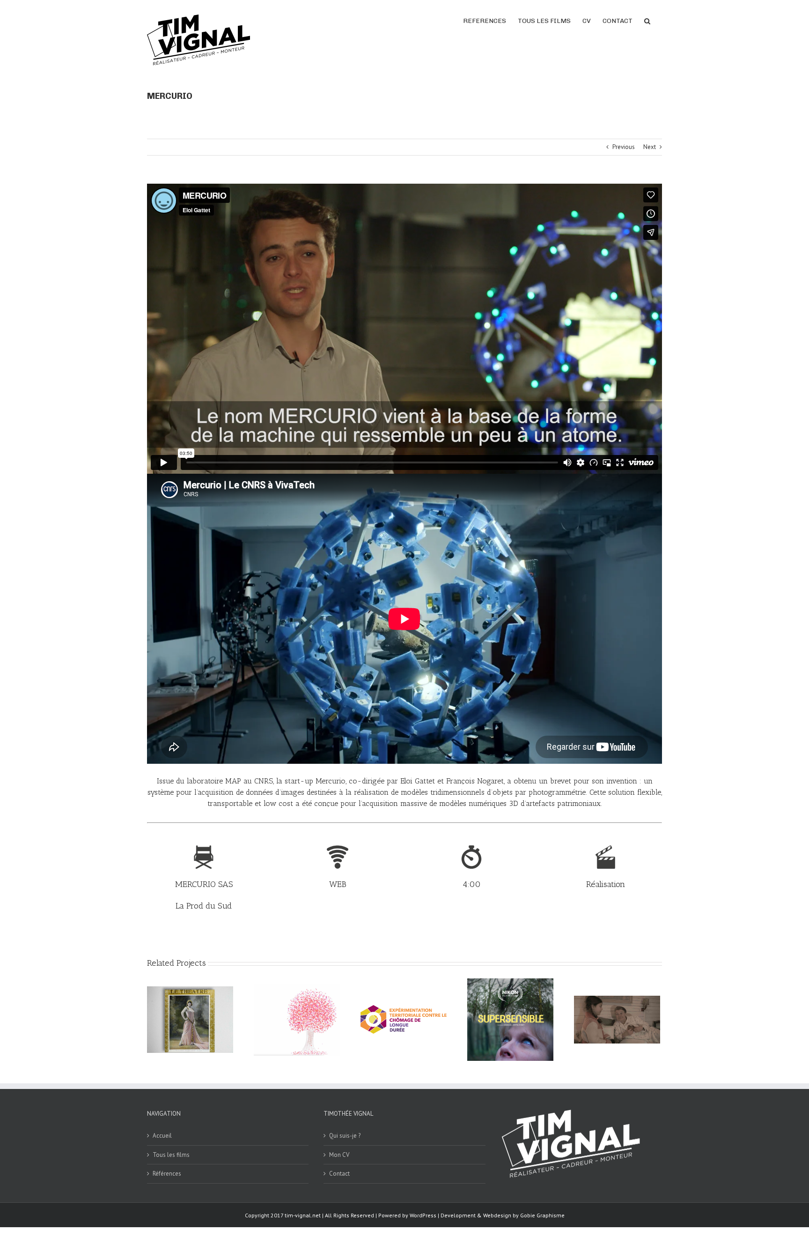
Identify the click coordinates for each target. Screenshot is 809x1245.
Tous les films (171, 1155)
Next (649, 147)
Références (167, 1174)
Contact (339, 1174)
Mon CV (339, 1155)
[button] (647, 20)
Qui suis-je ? (344, 1136)
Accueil (162, 1136)
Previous (623, 147)
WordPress (423, 1215)
